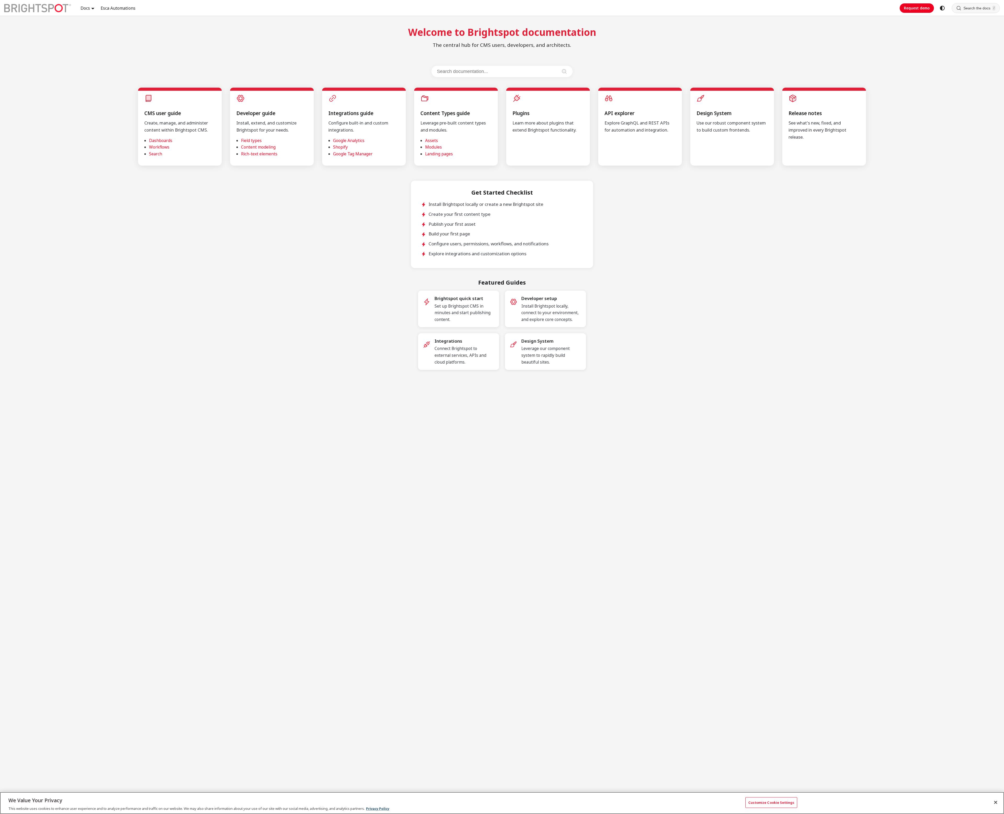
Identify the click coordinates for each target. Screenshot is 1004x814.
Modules (433, 147)
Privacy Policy (377, 808)
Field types (251, 140)
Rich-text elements (259, 154)
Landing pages (439, 154)
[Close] (995, 802)
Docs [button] (85, 8)
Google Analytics (348, 140)
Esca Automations (118, 8)
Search (155, 154)
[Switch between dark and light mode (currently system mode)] (942, 8)
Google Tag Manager (353, 154)
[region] (502, 803)
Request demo (917, 7)
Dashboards (160, 140)
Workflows (159, 147)
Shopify (340, 147)
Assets (431, 140)
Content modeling (258, 147)
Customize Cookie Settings (771, 802)
